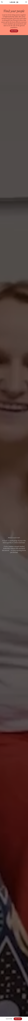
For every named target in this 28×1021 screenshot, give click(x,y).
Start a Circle (14, 31)
